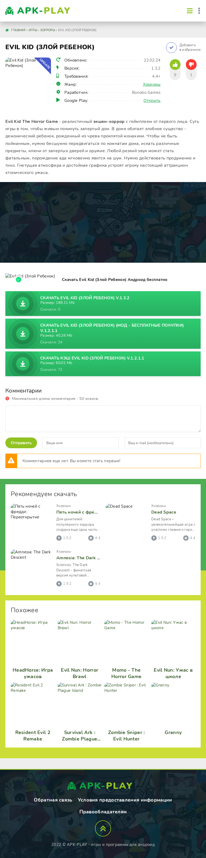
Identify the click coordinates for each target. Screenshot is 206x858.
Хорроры (152, 84)
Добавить (190, 47)
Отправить (21, 443)
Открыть (152, 100)
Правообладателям (103, 812)
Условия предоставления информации (125, 800)
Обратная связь (53, 800)
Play (44, 10)
